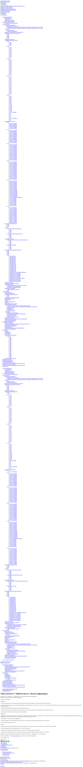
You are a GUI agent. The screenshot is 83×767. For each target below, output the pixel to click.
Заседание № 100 (12, 265)
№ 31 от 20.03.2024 (13, 147)
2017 (10, 346)
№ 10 (10, 76)
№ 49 (10, 52)
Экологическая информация (10, 328)
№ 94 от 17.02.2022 (13, 184)
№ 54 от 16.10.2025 (13, 140)
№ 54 (10, 56)
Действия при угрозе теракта (12, 316)
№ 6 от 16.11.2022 (12, 202)
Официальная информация (8, 321)
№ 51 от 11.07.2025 (13, 137)
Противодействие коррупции (10, 304)
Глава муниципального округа (9, 22)
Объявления (7, 674)
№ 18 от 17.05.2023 (13, 169)
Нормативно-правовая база (10, 25)
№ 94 (10, 99)
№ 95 (10, 100)
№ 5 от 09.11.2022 (12, 201)
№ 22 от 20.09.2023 (13, 516)
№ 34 (10, 65)
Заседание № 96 (12, 261)
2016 (10, 347)
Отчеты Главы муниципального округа (14, 233)
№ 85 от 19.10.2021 (13, 217)
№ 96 (10, 101)
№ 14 (10, 80)
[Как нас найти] (3, 661)
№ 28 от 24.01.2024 (13, 144)
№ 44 (10, 47)
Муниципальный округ (7, 368)
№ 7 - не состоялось (13, 118)
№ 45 (10, 48)
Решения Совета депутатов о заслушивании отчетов (17, 239)
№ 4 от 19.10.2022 (12, 200)
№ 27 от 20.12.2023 (13, 179)
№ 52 (10, 55)
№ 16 (10, 82)
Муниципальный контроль (10, 301)
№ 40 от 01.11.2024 (13, 156)
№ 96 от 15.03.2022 (13, 186)
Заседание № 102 (12, 267)
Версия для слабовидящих (5, 757)
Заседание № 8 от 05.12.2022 (14, 280)
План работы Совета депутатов (11, 223)
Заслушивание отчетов (9, 238)
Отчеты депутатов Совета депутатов (14, 228)
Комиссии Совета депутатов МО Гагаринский (14, 32)
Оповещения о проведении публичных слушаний (16, 285)
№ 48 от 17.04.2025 (13, 134)
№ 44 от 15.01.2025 (13, 130)
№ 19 (10, 85)
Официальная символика (10, 21)
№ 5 (10, 116)
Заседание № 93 (12, 258)
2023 (8, 37)
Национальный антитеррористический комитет (16, 313)
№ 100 (10, 105)
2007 (10, 356)
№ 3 (10, 114)
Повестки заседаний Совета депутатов (12, 33)
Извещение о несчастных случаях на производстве (15, 327)
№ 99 (10, 104)
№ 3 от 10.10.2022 (12, 199)
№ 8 (10, 120)
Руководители (7, 19)
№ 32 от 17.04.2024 (13, 148)
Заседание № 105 (12, 270)
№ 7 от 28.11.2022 (12, 203)
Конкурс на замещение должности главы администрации (16, 318)
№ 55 (10, 57)
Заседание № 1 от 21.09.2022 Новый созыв (17, 272)
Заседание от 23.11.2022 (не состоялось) (17, 278)
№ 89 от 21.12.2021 (13, 221)
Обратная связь (13, 9)
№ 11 (10, 77)
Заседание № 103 (12, 268)
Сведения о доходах (9, 282)
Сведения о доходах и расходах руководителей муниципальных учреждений (22, 306)
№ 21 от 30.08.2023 (13, 515)
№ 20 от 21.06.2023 (13, 171)
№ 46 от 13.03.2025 (13, 132)
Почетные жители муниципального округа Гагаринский (14, 363)
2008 (10, 355)
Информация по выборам (10, 288)
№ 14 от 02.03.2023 (13, 165)
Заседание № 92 (12, 257)
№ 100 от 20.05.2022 (13, 190)
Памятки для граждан (11, 315)
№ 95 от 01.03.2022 (13, 185)
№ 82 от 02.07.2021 (13, 214)
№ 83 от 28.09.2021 (13, 215)
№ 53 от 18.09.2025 (13, 139)
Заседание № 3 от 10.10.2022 (14, 274)
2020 (10, 343)
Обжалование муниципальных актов (12, 297)
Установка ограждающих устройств (12, 283)
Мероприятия (7, 299)
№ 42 (10, 73)
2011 (10, 352)
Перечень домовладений (12, 31)
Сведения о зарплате (11, 310)
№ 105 (10, 110)
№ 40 (10, 71)
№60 (10, 43)
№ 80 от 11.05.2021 (13, 212)
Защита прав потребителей (10, 320)
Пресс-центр (5, 329)
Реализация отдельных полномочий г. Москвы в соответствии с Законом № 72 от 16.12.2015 (25, 28)
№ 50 (10, 53)
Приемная (2, 662)
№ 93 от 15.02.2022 (13, 183)
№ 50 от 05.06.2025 (13, 136)
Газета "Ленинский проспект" (11, 335)
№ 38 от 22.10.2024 (13, 154)
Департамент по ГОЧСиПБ (10, 325)
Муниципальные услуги (9, 298)
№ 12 (10, 78)
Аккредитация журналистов (10, 319)
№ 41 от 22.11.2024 (13, 157)
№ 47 (10, 50)
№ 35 (10, 66)
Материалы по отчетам (11, 244)
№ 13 (10, 79)
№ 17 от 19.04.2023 (13, 168)
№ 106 (10, 111)
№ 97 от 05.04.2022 (13, 187)
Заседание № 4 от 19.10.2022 (14, 275)
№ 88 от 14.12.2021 (13, 220)
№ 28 (10, 59)
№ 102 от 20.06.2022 (13, 192)
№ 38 (10, 69)
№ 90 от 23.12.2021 (13, 222)
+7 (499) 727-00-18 (4, 750)
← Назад (2, 743)
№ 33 (10, 64)
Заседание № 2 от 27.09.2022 (14, 273)
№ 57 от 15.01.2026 (13, 123)
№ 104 (10, 109)
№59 (10, 42)
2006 (10, 357)
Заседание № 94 (12, 259)
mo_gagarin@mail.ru (4, 749)
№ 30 (10, 61)
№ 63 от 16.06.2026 (13, 128)
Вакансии (7, 302)
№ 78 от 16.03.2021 (13, 210)
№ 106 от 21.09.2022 (13, 196)
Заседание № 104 (12, 269)
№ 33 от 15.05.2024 (13, 149)
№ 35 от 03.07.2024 (13, 151)
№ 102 (10, 107)
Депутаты (7, 29)
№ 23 (10, 89)
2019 (10, 344)
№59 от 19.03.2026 (13, 125)
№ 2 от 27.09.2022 (12, 198)
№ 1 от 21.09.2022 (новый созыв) (15, 197)
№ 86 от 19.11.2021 (13, 218)
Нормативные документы (10, 317)
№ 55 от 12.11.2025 (13, 141)
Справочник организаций (8, 360)
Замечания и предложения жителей (14, 287)
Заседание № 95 (12, 260)
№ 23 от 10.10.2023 (13, 517)
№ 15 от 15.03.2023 (13, 166)
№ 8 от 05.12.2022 (12, 204)
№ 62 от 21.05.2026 (13, 127)
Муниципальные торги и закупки (9, 364)
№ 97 (10, 102)
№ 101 (10, 106)
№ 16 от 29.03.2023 (13, 167)
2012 (10, 351)
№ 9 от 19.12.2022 (12, 205)
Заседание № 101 (12, 266)
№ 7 (10, 119)
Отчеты (6, 227)
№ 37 (10, 68)
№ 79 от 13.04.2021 (13, 211)
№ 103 (10, 108)
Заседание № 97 (12, 262)
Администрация (6, 291)
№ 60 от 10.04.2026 (13, 126)
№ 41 (10, 72)
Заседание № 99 (12, 264)
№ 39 (10, 70)
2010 (10, 353)
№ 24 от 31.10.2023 (13, 176)
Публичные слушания (9, 284)
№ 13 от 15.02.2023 (13, 164)
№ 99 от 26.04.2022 (13, 189)
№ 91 (10, 444)
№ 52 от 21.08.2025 (13, 138)
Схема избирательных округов (13, 289)
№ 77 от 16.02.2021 (13, 209)
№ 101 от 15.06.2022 (13, 191)
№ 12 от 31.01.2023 (13, 163)
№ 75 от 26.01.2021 (13, 207)
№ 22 (10, 88)
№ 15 (10, 81)
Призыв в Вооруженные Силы (9, 362)
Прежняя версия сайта (4, 756)
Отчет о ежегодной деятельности (11, 23)
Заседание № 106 (12, 271)
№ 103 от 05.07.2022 (13, 193)
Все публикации (3, 742)
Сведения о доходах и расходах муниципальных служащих (18, 305)
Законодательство (8, 18)
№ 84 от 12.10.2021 (13, 216)
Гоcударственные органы (12, 314)
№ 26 (10, 92)
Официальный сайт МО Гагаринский (10, 688)
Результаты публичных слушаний (13, 286)
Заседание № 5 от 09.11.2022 (14, 276)
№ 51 (10, 54)
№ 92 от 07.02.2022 (13, 182)
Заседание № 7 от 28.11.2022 (14, 279)
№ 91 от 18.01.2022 (13, 181)
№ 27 (10, 442)
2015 (10, 348)
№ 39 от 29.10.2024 (13, 155)
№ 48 (10, 51)
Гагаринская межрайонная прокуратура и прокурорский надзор (17, 323)
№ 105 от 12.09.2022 (13, 195)
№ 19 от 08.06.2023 (13, 170)
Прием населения (10, 30)
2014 (10, 349)
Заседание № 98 (12, 263)
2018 (10, 345)
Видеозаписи (7, 676)
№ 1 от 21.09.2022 (12, 112)
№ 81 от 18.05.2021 (13, 213)
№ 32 (10, 63)
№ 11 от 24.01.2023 (13, 162)
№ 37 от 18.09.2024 (13, 153)
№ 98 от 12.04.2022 (13, 188)
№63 (10, 45)
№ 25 (10, 91)
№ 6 (10, 117)
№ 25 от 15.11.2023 (13, 177)
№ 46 (10, 49)
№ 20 (10, 86)
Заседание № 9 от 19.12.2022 (14, 281)
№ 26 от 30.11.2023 (13, 178)
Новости (6, 330)
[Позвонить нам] (8, 661)
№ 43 (10, 74)
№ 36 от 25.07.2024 (13, 152)
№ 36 (10, 67)
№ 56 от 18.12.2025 (13, 142)
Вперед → (6, 743)
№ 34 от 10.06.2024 (13, 150)
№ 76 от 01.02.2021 (13, 208)
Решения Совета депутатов (10, 121)
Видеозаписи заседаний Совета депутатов (13, 249)
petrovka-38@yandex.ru (16, 735)
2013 (10, 350)
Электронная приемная (4, 9)
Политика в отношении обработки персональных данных (14, 365)
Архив (8, 336)
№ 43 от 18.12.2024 (13, 159)
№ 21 (10, 87)
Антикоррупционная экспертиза (11, 40)
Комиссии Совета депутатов (12, 26)
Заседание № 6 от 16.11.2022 (14, 277)
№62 (10, 44)
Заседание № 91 (12, 256)
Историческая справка (9, 20)
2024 (8, 36)
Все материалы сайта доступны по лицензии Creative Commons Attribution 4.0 (15, 760)
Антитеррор (7, 311)
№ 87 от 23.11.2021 (13, 219)
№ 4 (10, 115)
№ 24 (10, 90)
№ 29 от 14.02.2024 (13, 145)
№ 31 (10, 62)
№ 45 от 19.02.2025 (13, 131)
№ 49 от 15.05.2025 (13, 135)
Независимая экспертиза (9, 39)
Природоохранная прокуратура (11, 324)
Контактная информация (7, 361)
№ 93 (10, 98)
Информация (9, 308)
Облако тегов (5, 366)
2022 (8, 38)
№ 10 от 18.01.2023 (13, 161)
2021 (8, 206)
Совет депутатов (6, 24)
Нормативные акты (11, 307)
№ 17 (10, 83)
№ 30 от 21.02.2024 (13, 146)
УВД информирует (8, 326)
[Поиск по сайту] (7, 662)
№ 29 (10, 60)
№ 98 (10, 103)
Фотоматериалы (8, 675)
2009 (10, 354)
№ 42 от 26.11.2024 (13, 158)
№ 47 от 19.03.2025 (13, 133)
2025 (8, 35)
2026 (8, 34)
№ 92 (10, 97)
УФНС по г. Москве (9, 322)
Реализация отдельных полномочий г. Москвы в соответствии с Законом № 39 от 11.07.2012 (25, 27)
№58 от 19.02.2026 (13, 124)
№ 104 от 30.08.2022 (13, 194)
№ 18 (10, 84)
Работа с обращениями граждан (11, 303)
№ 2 (10, 113)
